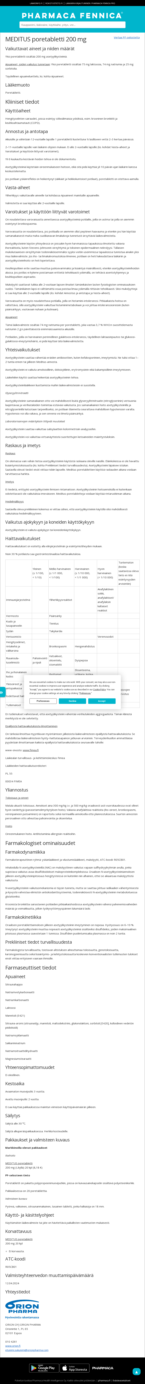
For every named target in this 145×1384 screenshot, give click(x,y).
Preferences (43, 701)
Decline (72, 701)
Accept (102, 701)
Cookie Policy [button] (99, 689)
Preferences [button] (85, 693)
